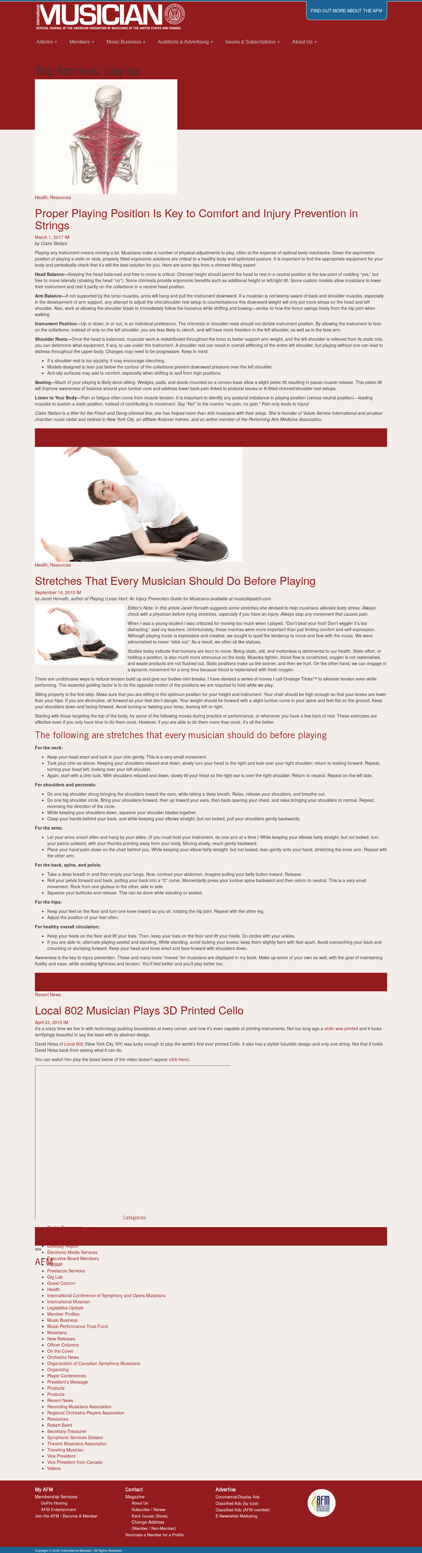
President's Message (67, 1382)
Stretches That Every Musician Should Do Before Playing (175, 580)
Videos (54, 1468)
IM (67, 237)
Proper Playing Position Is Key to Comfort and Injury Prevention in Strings (196, 219)
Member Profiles (63, 1314)
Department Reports (67, 1240)
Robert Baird (59, 1425)
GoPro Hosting (54, 1503)
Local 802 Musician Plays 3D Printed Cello (139, 1010)
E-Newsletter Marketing (236, 1516)
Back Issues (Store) (149, 1516)
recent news (185, 1236)
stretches (173, 982)
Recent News (48, 994)
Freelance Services (66, 1271)
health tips (57, 438)
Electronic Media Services (72, 1252)
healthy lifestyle (75, 982)
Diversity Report (62, 1246)
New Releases (61, 1338)
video (202, 1236)
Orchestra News (63, 1357)
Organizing (58, 1369)
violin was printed (341, 1028)
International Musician (68, 1301)
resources (196, 438)
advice (41, 982)
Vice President (61, 1456)
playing (164, 438)
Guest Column (61, 1283)
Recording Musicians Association (79, 1406)
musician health (142, 438)
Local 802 (73, 1044)
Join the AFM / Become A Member (66, 1516)
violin (217, 438)
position (178, 438)
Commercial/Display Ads (238, 1497)
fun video (100, 1236)
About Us (140, 1503)
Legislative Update (65, 1308)
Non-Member (162, 1528)
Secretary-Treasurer (67, 1431)
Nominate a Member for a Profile (154, 1535)
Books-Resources (64, 1227)
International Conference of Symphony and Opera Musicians (106, 1295)
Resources (60, 197)
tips (209, 438)
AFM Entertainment (58, 1509)
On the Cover (60, 1351)
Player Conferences (66, 1375)
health (41, 438)
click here (178, 1059)
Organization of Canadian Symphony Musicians (93, 1363)
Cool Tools (57, 1233)
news (154, 1236)
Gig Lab (55, 1277)
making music (113, 438)
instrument (119, 1236)
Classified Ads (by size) (237, 1503)
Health (41, 197)
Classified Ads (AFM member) (243, 1510)
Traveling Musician (65, 1450)
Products (56, 1388)
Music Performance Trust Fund (77, 1326)
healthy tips (78, 438)
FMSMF (55, 1264)
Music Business (62, 1320)
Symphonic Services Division (75, 1437)
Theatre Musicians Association (77, 1443)
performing (120, 982)
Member (140, 1528)
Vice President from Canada (74, 1462)
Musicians (57, 1332)
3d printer (44, 1236)
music (95, 982)
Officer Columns (63, 1345)
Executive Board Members (73, 1258)
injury (94, 438)
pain (105, 982)
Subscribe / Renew (148, 1509)
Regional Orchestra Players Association (85, 1412)
